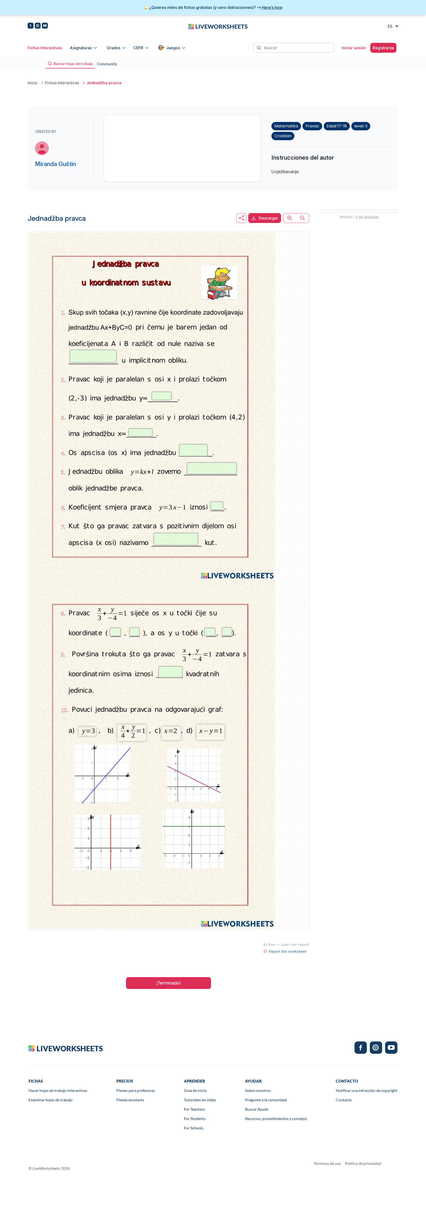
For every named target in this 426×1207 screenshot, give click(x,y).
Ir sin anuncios (367, 217)
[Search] (259, 47)
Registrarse (383, 47)
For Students (195, 1118)
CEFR (138, 47)
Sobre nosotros (258, 1090)
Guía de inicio (195, 1090)
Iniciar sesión (354, 47)
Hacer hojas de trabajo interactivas (58, 1090)
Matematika (286, 126)
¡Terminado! (168, 983)
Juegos (173, 47)
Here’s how (272, 7)
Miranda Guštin (55, 164)
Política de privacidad (363, 1163)
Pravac (312, 126)
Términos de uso (327, 1163)
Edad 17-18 (337, 126)
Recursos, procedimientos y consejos (276, 1118)
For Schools (193, 1127)
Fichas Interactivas (45, 47)
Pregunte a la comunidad (266, 1099)
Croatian (282, 136)
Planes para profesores (135, 1090)
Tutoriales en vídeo (200, 1099)
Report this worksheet (287, 951)
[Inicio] (218, 26)
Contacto (344, 1099)
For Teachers (194, 1109)
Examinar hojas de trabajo (50, 1099)
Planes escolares (130, 1099)
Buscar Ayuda (256, 1109)
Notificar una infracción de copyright (366, 1090)
